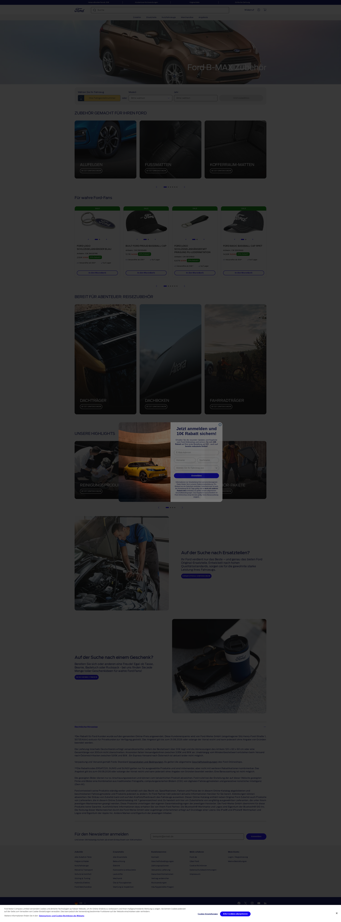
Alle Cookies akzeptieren (235, 914)
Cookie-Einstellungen (208, 914)
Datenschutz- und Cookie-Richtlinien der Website (61, 916)
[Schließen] (337, 913)
